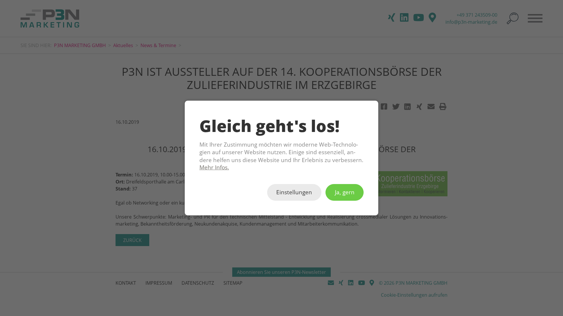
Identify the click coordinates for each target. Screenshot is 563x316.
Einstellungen (294, 192)
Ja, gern (345, 192)
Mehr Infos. (214, 167)
